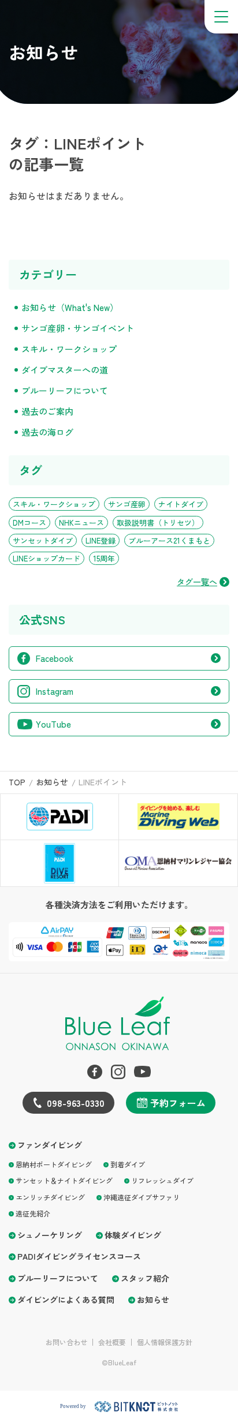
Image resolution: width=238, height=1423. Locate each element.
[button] (221, 16)
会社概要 (112, 1342)
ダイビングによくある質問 (65, 1299)
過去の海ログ (47, 432)
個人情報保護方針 (164, 1342)
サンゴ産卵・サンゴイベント (77, 328)
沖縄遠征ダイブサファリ (141, 1197)
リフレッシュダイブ (162, 1180)
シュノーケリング (49, 1235)
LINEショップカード (46, 558)
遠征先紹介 (33, 1213)
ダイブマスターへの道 (64, 370)
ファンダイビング (49, 1145)
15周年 (104, 558)
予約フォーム (178, 1103)
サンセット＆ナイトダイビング (64, 1180)
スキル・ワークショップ (69, 349)
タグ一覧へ (197, 581)
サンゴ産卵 (127, 504)
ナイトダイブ (180, 504)
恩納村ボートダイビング (54, 1164)
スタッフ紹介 (145, 1278)
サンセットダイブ (43, 540)
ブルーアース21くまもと (169, 540)
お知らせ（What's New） (69, 307)
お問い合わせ (66, 1342)
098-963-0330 (76, 1103)
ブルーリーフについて (64, 390)
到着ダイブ (127, 1164)
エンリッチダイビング (50, 1197)
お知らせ (153, 1299)
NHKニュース (81, 522)
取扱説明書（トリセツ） (158, 522)
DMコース (29, 522)
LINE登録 (100, 540)
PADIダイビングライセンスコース (79, 1256)
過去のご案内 (47, 411)
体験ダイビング (133, 1235)
